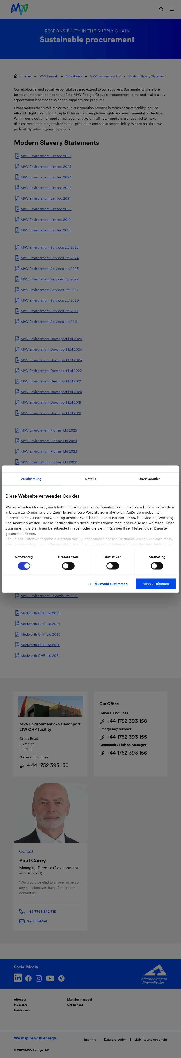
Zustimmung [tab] (31, 479)
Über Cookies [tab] (149, 479)
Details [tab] (90, 479)
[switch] (68, 565)
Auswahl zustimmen (111, 583)
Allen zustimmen (156, 583)
